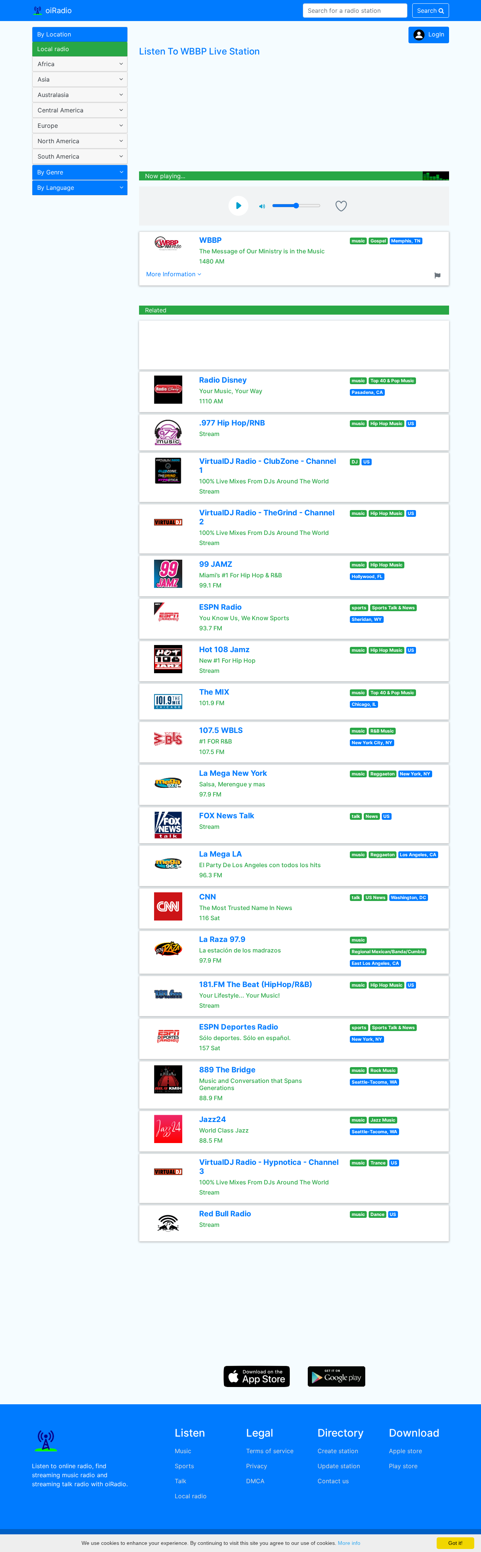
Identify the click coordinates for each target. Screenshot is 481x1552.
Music (183, 1451)
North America (58, 141)
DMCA (255, 1481)
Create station (338, 1451)
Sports (184, 1466)
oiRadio (57, 10)
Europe (48, 125)
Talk (180, 1481)
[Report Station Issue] (438, 275)
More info (349, 1543)
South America (58, 156)
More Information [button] (171, 274)
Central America (60, 110)
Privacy (256, 1466)
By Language (55, 187)
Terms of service (269, 1451)
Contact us (333, 1481)
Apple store (405, 1451)
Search (428, 10)
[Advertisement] (77, 317)
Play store (403, 1466)
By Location (54, 34)
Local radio (53, 49)
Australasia (53, 94)
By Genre (50, 172)
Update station (339, 1466)
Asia (44, 79)
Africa (46, 64)
